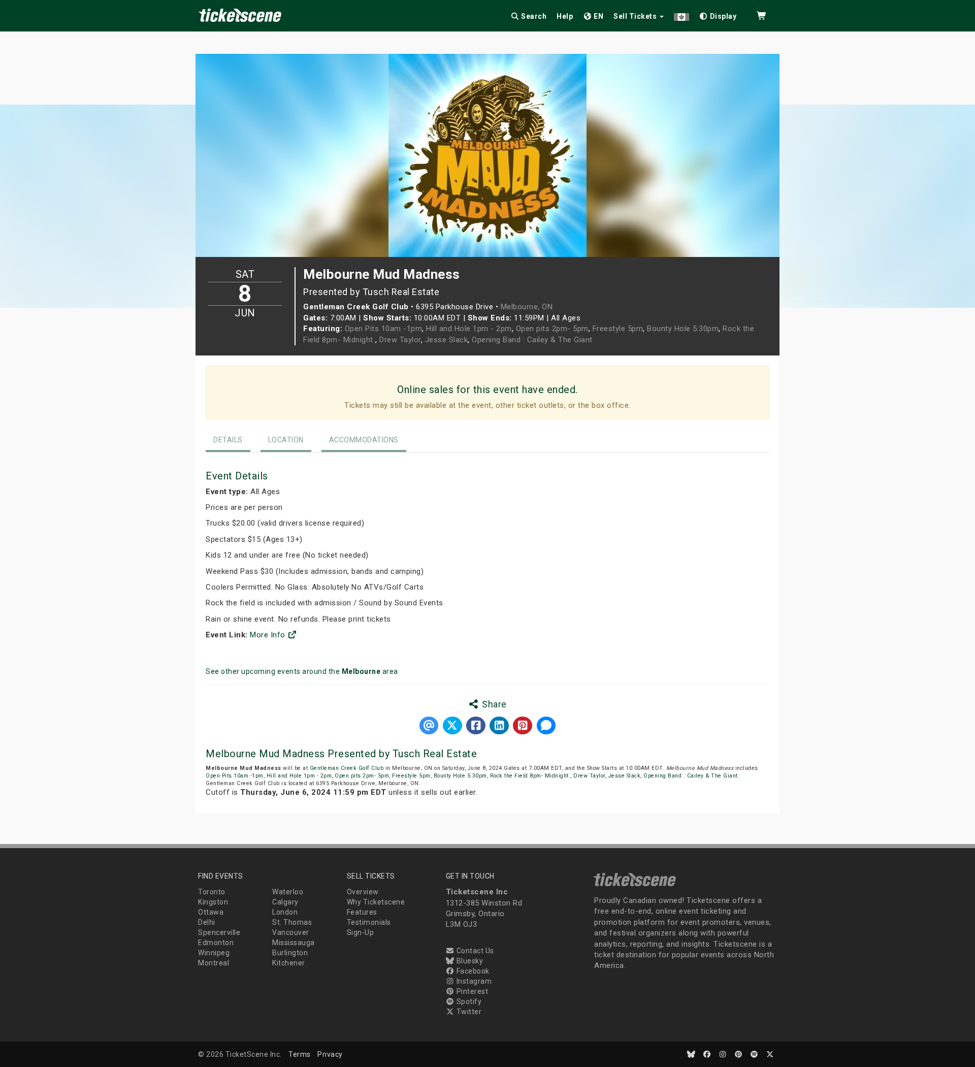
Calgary (285, 902)
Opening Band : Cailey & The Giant (532, 339)
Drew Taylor (400, 339)
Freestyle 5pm (618, 328)
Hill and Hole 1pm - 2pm (469, 328)
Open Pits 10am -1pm (383, 328)
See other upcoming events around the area (302, 671)
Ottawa (210, 912)
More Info (268, 634)
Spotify (467, 1001)
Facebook (472, 971)
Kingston (213, 902)
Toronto (211, 892)
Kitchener (288, 963)
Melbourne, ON (527, 306)
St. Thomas (292, 922)
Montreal (213, 963)
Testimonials (369, 922)
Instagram (473, 981)
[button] (681, 14)
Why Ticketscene (376, 902)
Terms (299, 1054)
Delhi (206, 922)
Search (533, 16)
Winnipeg (214, 953)
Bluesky (468, 961)
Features (362, 912)
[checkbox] (718, 14)
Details (228, 440)
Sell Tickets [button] (636, 16)
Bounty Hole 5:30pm (683, 328)
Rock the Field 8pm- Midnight (530, 775)
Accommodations (364, 440)
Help (565, 16)
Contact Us (474, 951)
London (285, 912)
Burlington (290, 953)
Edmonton (216, 943)
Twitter (467, 1012)
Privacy (330, 1054)
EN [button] (598, 16)
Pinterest (471, 991)
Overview (363, 892)
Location (286, 440)
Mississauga (293, 943)
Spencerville (219, 932)
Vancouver (290, 932)
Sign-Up (360, 932)
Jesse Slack (446, 339)
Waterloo (287, 892)
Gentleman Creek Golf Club (347, 768)
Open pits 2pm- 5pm (552, 328)
